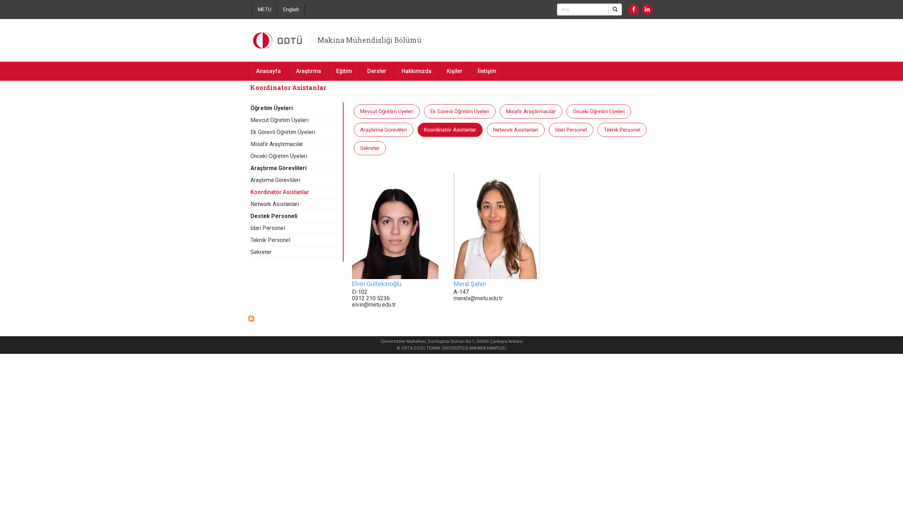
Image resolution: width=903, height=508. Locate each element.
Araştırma (308, 71)
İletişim (487, 71)
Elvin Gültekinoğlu (376, 284)
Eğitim (344, 71)
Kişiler (454, 71)
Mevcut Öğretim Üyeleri (279, 120)
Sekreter (261, 252)
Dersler (376, 71)
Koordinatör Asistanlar (279, 192)
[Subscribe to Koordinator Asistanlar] (251, 318)
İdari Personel (267, 228)
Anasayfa (268, 71)
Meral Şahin (470, 284)
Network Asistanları (274, 204)
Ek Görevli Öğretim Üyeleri (282, 132)
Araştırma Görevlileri (275, 180)
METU (264, 9)
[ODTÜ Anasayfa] (278, 40)
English (291, 9)
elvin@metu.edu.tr (374, 304)
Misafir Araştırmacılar (276, 144)
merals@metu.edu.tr (478, 298)
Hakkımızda (416, 71)
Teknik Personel (270, 240)
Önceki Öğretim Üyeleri (278, 156)
